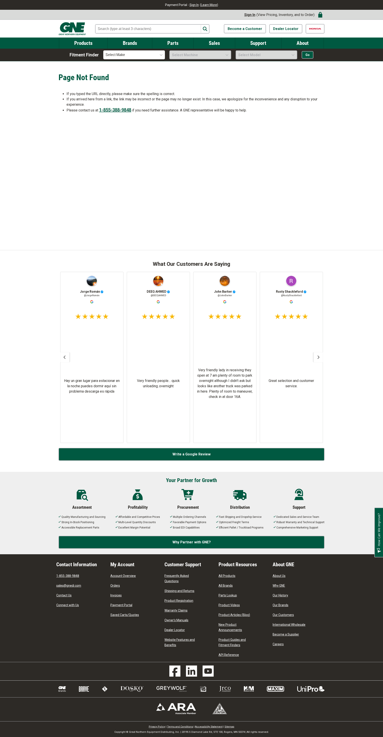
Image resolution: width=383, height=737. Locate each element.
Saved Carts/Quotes (124, 615)
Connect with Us (67, 605)
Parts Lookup (228, 595)
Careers (278, 644)
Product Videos (229, 605)
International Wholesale (289, 624)
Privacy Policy (157, 726)
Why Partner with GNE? (191, 542)
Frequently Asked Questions (176, 578)
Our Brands (280, 605)
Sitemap (229, 726)
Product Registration (178, 600)
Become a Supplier (286, 634)
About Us (279, 576)
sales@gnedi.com (68, 585)
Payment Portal (121, 605)
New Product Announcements (230, 627)
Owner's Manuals (176, 620)
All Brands (226, 585)
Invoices (116, 595)
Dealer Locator (286, 29)
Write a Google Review (191, 454)
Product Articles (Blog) (234, 615)
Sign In (194, 5)
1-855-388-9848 (115, 110)
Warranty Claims (176, 610)
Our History (280, 595)
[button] (64, 357)
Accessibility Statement (209, 726)
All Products (227, 576)
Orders (115, 585)
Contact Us (64, 595)
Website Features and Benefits (179, 642)
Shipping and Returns (179, 591)
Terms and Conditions (180, 726)
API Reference (229, 655)
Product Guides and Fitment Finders (232, 642)
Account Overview (123, 576)
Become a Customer (245, 29)
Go (307, 55)
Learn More (209, 5)
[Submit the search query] (205, 29)
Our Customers (283, 615)
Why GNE (279, 585)
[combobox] (134, 54)
